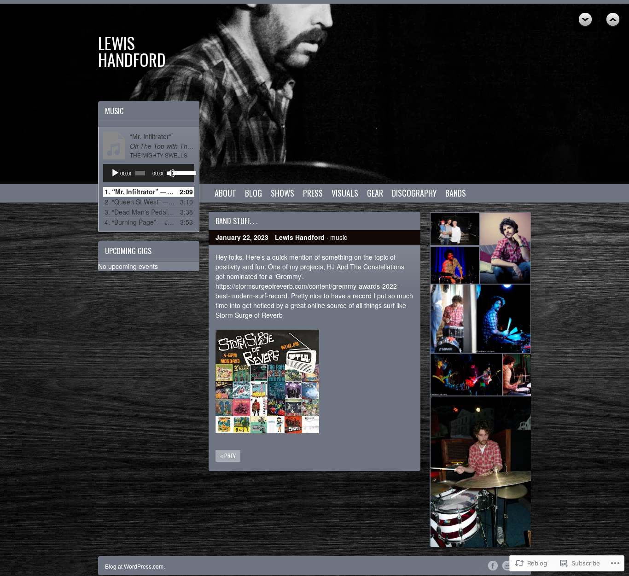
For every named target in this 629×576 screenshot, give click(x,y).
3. (140, 211)
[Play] (115, 173)
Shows (282, 193)
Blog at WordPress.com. (135, 566)
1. (140, 191)
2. (140, 201)
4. (140, 222)
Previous (585, 19)
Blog (253, 193)
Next (612, 19)
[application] (148, 173)
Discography (414, 193)
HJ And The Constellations (365, 266)
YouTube (507, 565)
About (225, 193)
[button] (454, 229)
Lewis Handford (132, 50)
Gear (375, 193)
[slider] (181, 172)
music (338, 237)
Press (313, 193)
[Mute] (170, 173)
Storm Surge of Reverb (249, 315)
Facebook (493, 565)
